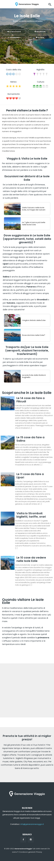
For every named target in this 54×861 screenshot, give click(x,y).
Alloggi (40, 37)
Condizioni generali (27, 852)
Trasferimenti (14, 37)
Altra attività (15, 32)
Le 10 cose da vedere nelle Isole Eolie (31, 559)
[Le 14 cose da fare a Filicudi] (8, 403)
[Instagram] (31, 839)
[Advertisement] (27, 690)
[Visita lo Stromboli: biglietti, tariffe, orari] (8, 519)
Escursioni (40, 32)
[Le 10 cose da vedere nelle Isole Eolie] (8, 563)
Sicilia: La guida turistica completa (28, 21)
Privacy (39, 852)
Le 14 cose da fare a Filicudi (30, 399)
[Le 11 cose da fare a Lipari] (8, 479)
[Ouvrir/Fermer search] (50, 4)
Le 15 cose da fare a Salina (30, 439)
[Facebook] (23, 839)
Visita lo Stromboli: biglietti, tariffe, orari (31, 515)
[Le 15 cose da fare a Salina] (8, 443)
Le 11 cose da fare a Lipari (30, 475)
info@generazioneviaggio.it (32, 824)
